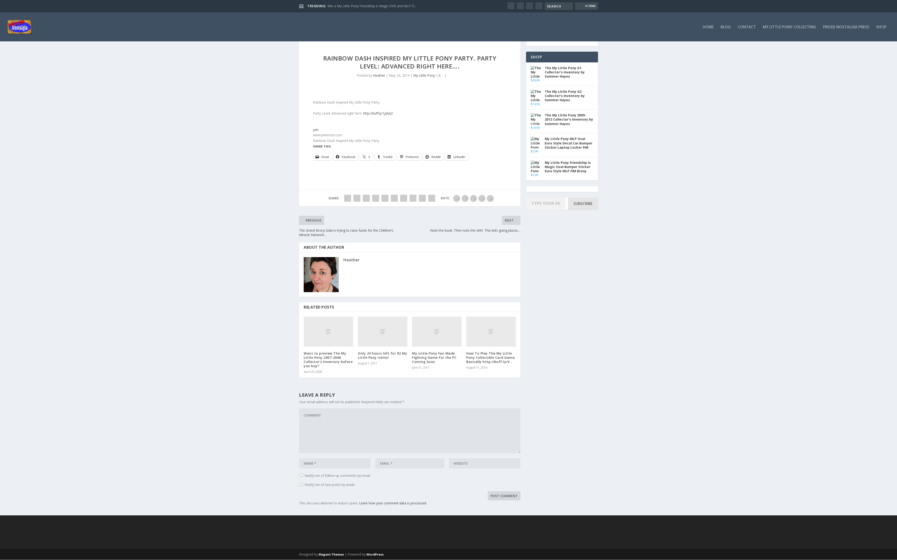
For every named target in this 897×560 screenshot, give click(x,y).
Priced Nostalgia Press (846, 27)
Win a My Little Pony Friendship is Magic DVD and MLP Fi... (371, 6)
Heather (379, 75)
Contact (747, 27)
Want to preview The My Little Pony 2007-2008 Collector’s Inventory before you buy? (328, 359)
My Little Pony (424, 75)
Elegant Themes (331, 554)
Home (708, 27)
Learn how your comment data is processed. (393, 503)
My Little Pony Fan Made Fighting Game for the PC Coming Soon (434, 357)
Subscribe (582, 203)
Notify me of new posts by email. (330, 484)
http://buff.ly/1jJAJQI (378, 113)
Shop (881, 27)
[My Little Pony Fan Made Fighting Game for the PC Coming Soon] (437, 331)
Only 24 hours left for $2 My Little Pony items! (382, 355)
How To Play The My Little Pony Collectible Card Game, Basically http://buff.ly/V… (491, 357)
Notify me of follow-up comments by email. (338, 475)
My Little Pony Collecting (789, 27)
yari (315, 129)
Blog (726, 27)
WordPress (375, 554)
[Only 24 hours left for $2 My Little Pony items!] (382, 331)
